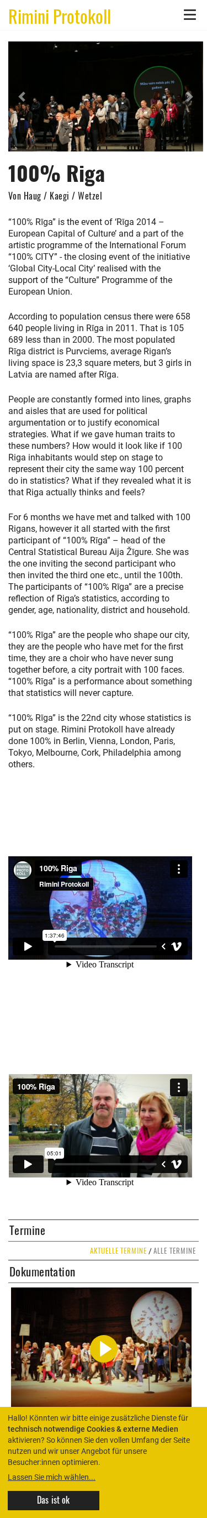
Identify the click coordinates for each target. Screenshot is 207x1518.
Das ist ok (53, 1499)
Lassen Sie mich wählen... (51, 1477)
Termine (27, 1230)
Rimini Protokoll (59, 15)
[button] (23, 96)
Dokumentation (42, 1271)
